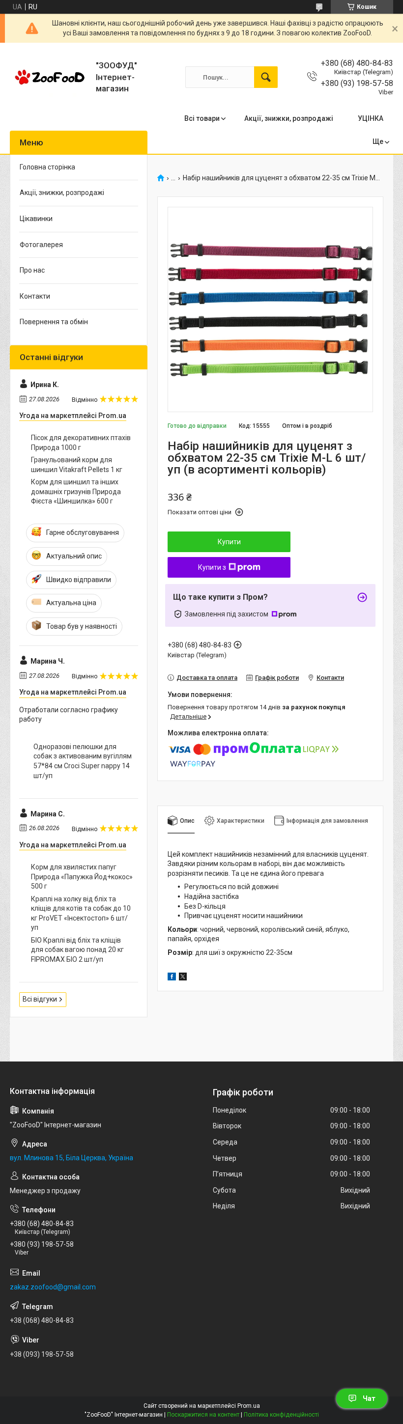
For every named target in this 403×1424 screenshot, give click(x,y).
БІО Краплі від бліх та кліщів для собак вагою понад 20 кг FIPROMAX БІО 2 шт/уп (77, 949)
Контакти (35, 296)
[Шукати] (266, 77)
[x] (183, 978)
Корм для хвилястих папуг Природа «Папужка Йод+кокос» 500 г (82, 876)
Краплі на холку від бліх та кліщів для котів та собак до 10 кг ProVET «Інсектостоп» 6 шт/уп (81, 913)
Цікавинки (36, 219)
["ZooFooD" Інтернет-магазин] (49, 77)
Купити (229, 542)
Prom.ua (248, 1405)
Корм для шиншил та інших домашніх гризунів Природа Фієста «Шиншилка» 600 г (76, 491)
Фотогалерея (41, 245)
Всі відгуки (40, 999)
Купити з (212, 567)
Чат (369, 1398)
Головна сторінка (47, 167)
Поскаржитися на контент (203, 1414)
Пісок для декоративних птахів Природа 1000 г (81, 442)
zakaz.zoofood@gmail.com (53, 1287)
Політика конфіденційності (281, 1414)
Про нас (32, 270)
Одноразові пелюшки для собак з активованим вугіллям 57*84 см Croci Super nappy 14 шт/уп (82, 761)
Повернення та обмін (54, 322)
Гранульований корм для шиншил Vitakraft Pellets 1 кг (76, 465)
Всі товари (202, 118)
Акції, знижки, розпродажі (288, 118)
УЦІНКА (370, 118)
